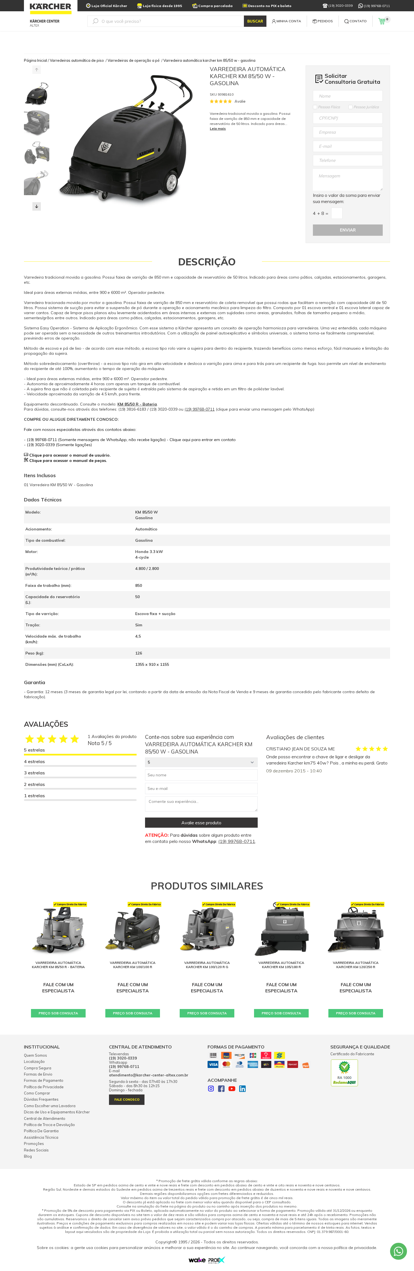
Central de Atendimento (44, 1118)
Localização (34, 1061)
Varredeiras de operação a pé (134, 60)
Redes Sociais (36, 1150)
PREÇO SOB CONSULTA (58, 1013)
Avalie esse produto (201, 822)
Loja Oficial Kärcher (109, 6)
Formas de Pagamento (43, 1080)
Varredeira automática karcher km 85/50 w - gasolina (209, 60)
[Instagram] (211, 1089)
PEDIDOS (325, 21)
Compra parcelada (215, 6)
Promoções (34, 1143)
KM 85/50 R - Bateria (137, 404)
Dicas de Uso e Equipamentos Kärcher (57, 1112)
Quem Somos (35, 1055)
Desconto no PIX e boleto (269, 6)
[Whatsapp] (398, 1251)
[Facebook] (221, 1089)
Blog (28, 1156)
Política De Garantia (41, 1131)
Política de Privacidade (44, 1087)
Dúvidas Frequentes (41, 1099)
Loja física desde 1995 (162, 6)
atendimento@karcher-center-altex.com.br (148, 1075)
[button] (36, 206)
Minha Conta (289, 21)
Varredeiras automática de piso (77, 60)
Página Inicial (35, 60)
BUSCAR (255, 21)
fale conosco (126, 1100)
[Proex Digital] (216, 1262)
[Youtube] (231, 1089)
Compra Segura (37, 1068)
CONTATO (358, 21)
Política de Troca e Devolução (49, 1124)
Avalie (240, 101)
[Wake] (197, 1261)
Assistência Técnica (41, 1137)
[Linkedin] (242, 1089)
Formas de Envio (38, 1074)
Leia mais (218, 128)
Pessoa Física (329, 107)
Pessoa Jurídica (366, 107)
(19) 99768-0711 (377, 6)
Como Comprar (37, 1093)
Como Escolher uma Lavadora (49, 1105)
